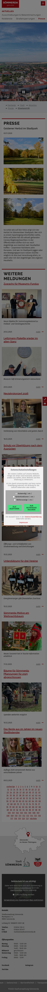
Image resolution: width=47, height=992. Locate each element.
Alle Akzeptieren (14, 508)
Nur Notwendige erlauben (31, 508)
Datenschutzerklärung (33, 517)
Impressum (23, 522)
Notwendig (22, 494)
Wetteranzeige (22, 500)
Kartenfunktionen (22, 497)
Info (29, 493)
